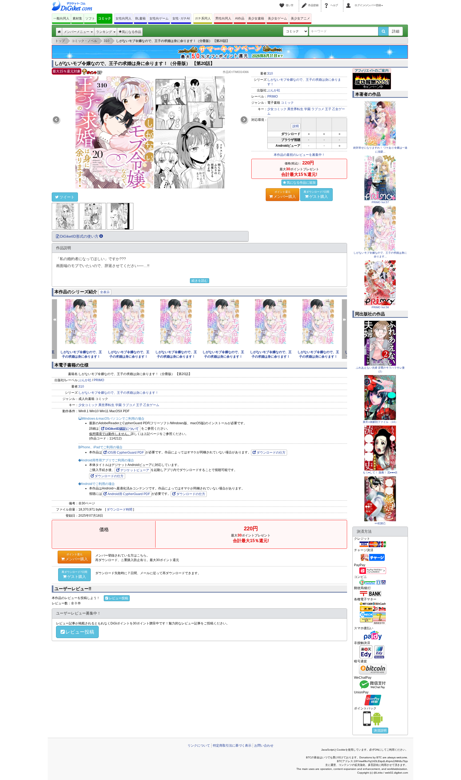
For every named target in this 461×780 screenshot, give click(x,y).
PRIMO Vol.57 (380, 202)
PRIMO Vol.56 (380, 307)
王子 (328, 109)
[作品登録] (305, 2)
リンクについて (199, 745)
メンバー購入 (284, 194)
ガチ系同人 (203, 18)
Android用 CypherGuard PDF (129, 494)
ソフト (90, 18)
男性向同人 (223, 18)
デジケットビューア (134, 470)
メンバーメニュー (77, 32)
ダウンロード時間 (119, 509)
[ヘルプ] (327, 2)
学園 (307, 109)
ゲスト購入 (316, 194)
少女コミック (277, 109)
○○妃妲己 (380, 523)
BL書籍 (140, 18)
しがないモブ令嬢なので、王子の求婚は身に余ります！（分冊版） (81, 356)
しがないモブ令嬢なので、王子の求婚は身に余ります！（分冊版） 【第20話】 (134, 63)
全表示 (105, 292)
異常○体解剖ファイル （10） (380, 421)
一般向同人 (61, 18)
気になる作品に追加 (301, 182)
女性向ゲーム (159, 18)
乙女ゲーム (151, 405)
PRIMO (272, 96)
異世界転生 (295, 109)
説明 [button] (295, 126)
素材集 (77, 18)
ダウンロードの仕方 (271, 452)
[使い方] (282, 2)
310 (270, 73)
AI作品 (239, 18)
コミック (104, 18)
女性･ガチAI (181, 18)
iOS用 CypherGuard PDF (126, 452)
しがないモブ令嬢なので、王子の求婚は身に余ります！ (118, 393)
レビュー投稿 (118, 598)
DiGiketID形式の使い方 (79, 236)
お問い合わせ (263, 745)
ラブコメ (317, 109)
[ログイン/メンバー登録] (349, 2)
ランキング (104, 32)
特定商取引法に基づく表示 (232, 745)
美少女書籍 (256, 18)
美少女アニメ (300, 18)
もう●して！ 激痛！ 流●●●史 (380, 472)
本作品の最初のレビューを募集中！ (299, 155)
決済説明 (380, 730)
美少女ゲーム (277, 18)
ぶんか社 (273, 90)
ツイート (66, 197)
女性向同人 (124, 18)
